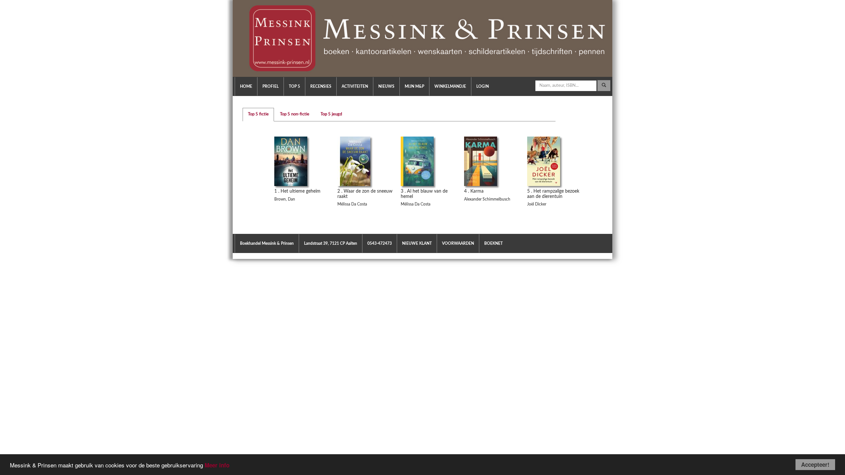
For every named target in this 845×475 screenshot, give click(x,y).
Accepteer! (815, 464)
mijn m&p (414, 86)
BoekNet (493, 243)
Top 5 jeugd (331, 114)
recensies (320, 86)
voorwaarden (458, 243)
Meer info (217, 465)
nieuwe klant (417, 243)
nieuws (386, 86)
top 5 (294, 86)
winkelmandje (450, 86)
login (482, 86)
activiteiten (355, 86)
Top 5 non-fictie (294, 114)
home (246, 86)
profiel (270, 86)
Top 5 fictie (258, 114)
